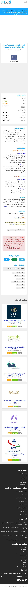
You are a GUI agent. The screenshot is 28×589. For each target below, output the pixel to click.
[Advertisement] (14, 29)
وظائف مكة (23, 551)
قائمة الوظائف (13, 10)
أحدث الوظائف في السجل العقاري (16, 230)
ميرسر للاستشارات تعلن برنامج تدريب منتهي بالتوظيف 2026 (15, 536)
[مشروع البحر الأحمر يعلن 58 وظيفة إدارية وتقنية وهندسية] (14, 319)
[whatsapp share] (14, 259)
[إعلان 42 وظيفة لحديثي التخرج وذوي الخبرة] (14, 399)
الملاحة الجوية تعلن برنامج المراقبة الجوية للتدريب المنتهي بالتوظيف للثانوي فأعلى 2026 (14, 523)
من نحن (24, 480)
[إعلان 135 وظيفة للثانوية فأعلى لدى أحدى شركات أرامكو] (14, 372)
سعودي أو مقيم (15, 379)
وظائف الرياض (20, 287)
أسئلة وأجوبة (23, 477)
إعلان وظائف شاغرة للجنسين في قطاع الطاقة (14, 347)
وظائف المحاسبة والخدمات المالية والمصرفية (16, 269)
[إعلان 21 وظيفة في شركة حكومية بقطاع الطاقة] (14, 426)
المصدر (6, 206)
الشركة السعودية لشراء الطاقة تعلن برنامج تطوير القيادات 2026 (14, 532)
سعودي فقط (14, 326)
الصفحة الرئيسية (23, 10)
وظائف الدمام (23, 555)
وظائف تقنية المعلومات (18, 272)
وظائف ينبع (23, 560)
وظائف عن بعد (23, 514)
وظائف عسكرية (22, 501)
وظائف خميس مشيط (21, 566)
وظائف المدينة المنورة (21, 553)
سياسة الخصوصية (22, 484)
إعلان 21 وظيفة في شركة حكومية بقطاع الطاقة (14, 428)
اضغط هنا (16, 218)
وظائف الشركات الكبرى (18, 281)
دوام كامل (9, 326)
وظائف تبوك (23, 562)
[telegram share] (22, 259)
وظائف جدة (23, 549)
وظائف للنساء (20, 284)
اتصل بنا (24, 475)
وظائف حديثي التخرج (21, 507)
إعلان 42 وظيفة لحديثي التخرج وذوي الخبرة (14, 401)
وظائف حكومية (20, 278)
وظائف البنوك (23, 511)
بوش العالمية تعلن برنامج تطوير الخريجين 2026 (16, 539)
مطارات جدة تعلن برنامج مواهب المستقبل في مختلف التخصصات (15, 527)
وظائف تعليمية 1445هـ (21, 491)
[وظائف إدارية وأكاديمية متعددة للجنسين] (14, 452)
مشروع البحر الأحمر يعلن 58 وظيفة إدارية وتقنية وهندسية (14, 321)
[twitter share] (7, 259)
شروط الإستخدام (22, 482)
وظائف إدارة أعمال (19, 275)
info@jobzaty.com (22, 576)
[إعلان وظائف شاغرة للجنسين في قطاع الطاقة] (14, 345)
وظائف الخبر (23, 557)
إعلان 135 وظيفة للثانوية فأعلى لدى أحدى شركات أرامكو (14, 374)
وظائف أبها (23, 564)
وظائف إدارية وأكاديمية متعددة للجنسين (14, 454)
